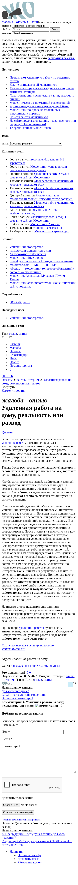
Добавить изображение (17, 797)
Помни (14, 362)
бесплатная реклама (61, 58)
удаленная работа (13, 442)
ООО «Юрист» (20, 302)
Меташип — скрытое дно (51, 231)
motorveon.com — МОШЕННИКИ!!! (34, 265)
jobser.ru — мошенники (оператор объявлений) (42, 268)
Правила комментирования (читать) (21, 819)
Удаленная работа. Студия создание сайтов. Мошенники (39, 175)
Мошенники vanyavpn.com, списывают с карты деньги (39, 168)
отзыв (13, 333)
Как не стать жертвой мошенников (33, 84)
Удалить (7, 432)
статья (23, 333)
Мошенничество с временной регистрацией (40, 102)
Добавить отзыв (28, 858)
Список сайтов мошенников (29, 117)
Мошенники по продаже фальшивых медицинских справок (35, 111)
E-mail (7, 739)
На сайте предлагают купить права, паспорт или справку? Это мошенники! (43, 122)
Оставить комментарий (17, 698)
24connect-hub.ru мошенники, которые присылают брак (42, 182)
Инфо (13, 358)
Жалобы (15, 347)
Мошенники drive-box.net (27, 257)
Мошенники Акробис (45, 224)
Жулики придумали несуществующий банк (39, 106)
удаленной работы (31, 627)
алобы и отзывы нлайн (20, 22)
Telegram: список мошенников (30, 127)
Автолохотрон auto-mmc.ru (28, 254)
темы (5, 143)
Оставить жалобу (29, 855)
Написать (16, 851)
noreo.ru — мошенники (25, 272)
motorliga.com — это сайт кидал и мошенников (41, 261)
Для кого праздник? (15, 691)
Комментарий (11, 746)
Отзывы (15, 351)
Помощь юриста (21, 365)
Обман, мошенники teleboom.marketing (34, 211)
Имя (6, 731)
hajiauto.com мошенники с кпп (30, 250)
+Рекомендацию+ (30, 862)
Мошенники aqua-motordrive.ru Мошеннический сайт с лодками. (41, 197)
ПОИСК (7, 376)
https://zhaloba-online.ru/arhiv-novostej (35, 665)
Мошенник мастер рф (47, 227)
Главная (15, 344)
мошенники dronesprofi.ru (27, 247)
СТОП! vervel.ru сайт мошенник (24, 694)
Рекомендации (19, 354)
